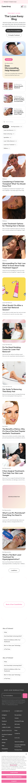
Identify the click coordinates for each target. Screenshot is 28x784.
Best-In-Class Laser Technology (12, 645)
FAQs (5, 632)
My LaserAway (18, 715)
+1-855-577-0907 (6, 727)
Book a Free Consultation (14, 30)
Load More (14, 570)
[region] (14, 768)
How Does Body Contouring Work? (13, 636)
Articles (3, 742)
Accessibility (5, 751)
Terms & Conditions (19, 741)
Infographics (5, 748)
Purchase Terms (18, 749)
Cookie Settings (14, 772)
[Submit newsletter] (25, 695)
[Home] (6, 6)
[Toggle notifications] (22, 6)
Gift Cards (17, 724)
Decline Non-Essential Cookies (14, 776)
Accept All (13, 781)
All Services (4, 739)
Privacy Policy (13, 765)
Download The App (19, 721)
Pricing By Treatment (14, 35)
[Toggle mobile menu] (25, 6)
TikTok (3, 718)
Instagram (4, 715)
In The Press (7, 649)
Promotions (17, 727)
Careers (17, 718)
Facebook (4, 721)
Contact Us (17, 733)
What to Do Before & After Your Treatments (12, 640)
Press (16, 730)
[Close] (26, 754)
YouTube (4, 724)
